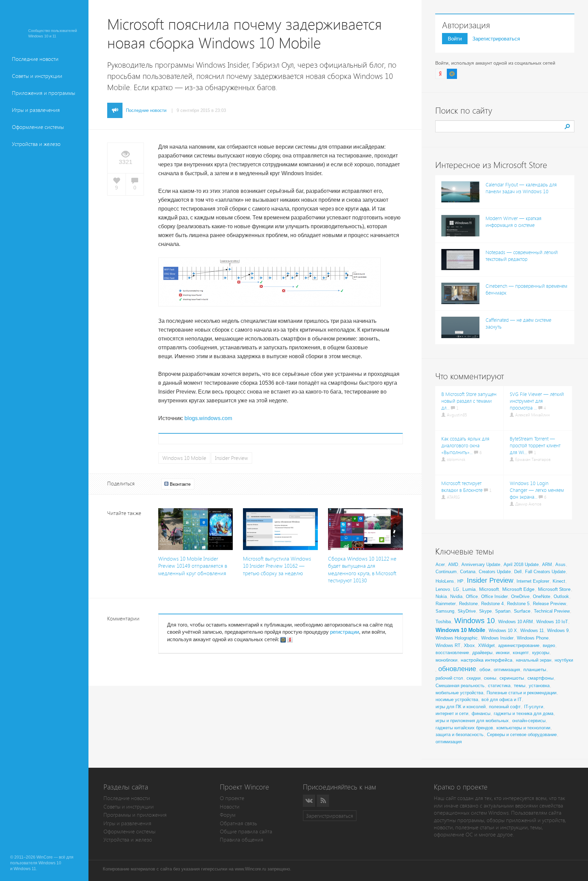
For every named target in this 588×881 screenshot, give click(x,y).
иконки (502, 652)
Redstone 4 (492, 603)
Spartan (502, 611)
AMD (453, 564)
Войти (455, 38)
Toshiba (443, 621)
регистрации (344, 632)
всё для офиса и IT (501, 699)
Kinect (559, 581)
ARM (547, 564)
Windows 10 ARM (515, 621)
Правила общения (241, 839)
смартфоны (540, 678)
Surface (522, 611)
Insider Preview (231, 458)
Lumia (469, 589)
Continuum (446, 571)
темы (519, 685)
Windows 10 (474, 620)
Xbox (469, 645)
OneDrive (520, 596)
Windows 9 (558, 630)
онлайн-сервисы (528, 720)
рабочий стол (449, 678)
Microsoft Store (554, 589)
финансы (481, 713)
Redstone (468, 603)
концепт (521, 652)
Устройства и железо (36, 144)
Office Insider (494, 596)
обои (484, 669)
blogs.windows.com (208, 418)
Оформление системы (38, 127)
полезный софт (505, 706)
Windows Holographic (457, 638)
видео (549, 645)
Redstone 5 (518, 603)
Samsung (445, 611)
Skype (485, 611)
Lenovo (443, 589)
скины (490, 678)
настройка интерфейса (486, 660)
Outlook (561, 596)
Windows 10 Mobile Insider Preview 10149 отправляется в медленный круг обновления (192, 566)
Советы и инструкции (37, 76)
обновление (457, 668)
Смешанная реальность (460, 685)
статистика (499, 685)
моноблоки (446, 660)
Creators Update (495, 571)
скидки (473, 678)
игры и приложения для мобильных (472, 720)
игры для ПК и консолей (461, 706)
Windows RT (448, 645)
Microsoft (489, 589)
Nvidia (456, 596)
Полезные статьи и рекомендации (521, 692)
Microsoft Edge (518, 589)
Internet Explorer (533, 581)
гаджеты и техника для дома (523, 713)
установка (539, 685)
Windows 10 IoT (552, 621)
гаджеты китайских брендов (464, 727)
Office (472, 596)
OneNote (541, 596)
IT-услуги (533, 706)
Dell (518, 571)
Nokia (441, 596)
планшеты (534, 669)
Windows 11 (532, 630)
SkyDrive (467, 611)
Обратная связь (238, 823)
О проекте (232, 798)
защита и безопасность (460, 734)
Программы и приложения (135, 815)
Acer (440, 564)
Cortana (467, 571)
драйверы (482, 652)
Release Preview (549, 603)
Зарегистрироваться (496, 38)
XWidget (486, 645)
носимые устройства (457, 699)
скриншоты (512, 678)
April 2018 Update (521, 564)
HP (460, 581)
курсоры (540, 652)
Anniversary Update (480, 564)
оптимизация (507, 669)
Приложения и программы (43, 93)
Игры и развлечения (36, 110)
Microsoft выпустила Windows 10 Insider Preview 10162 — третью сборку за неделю (277, 566)
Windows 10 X (503, 630)
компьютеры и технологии (523, 727)
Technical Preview (552, 611)
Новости (230, 806)
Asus (560, 564)
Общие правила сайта (246, 831)
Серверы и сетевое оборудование (522, 734)
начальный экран (533, 660)
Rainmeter (446, 603)
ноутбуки (564, 660)
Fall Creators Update (545, 571)
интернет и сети (452, 713)
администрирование (518, 645)
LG (456, 589)
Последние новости (35, 59)
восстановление (452, 652)
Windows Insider (497, 638)
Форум (227, 815)
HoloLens (445, 581)
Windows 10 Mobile (184, 458)
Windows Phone (533, 638)
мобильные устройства (459, 692)
